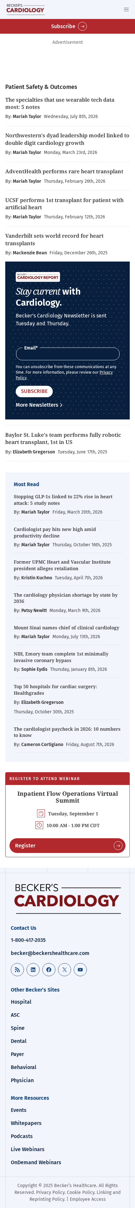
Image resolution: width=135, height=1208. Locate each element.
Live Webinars (28, 1149)
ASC (15, 1015)
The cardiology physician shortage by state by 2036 (66, 598)
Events (19, 1110)
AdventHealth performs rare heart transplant (64, 171)
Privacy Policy (50, 1192)
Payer (17, 1054)
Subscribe (63, 26)
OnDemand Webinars (36, 1162)
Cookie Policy (80, 1192)
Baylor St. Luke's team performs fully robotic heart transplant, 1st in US (63, 438)
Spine (18, 1028)
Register (25, 845)
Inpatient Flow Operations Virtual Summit (67, 797)
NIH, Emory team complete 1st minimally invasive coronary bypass (61, 657)
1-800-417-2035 (28, 940)
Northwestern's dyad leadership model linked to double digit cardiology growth (67, 139)
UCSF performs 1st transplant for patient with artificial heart (64, 203)
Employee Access (88, 1199)
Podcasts (22, 1136)
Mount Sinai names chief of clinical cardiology (66, 627)
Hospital (21, 1002)
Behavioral (23, 1067)
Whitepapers (26, 1123)
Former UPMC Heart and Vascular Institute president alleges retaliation (62, 565)
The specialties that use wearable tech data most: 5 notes (59, 103)
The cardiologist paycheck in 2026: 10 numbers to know (67, 732)
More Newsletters (37, 405)
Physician (22, 1080)
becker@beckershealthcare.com (50, 953)
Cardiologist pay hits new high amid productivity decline (55, 532)
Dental (19, 1041)
